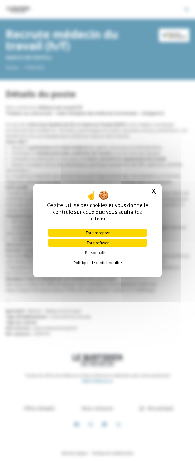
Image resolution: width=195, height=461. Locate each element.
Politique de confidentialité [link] (97, 262)
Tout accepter (97, 232)
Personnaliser (97, 252)
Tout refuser (97, 242)
